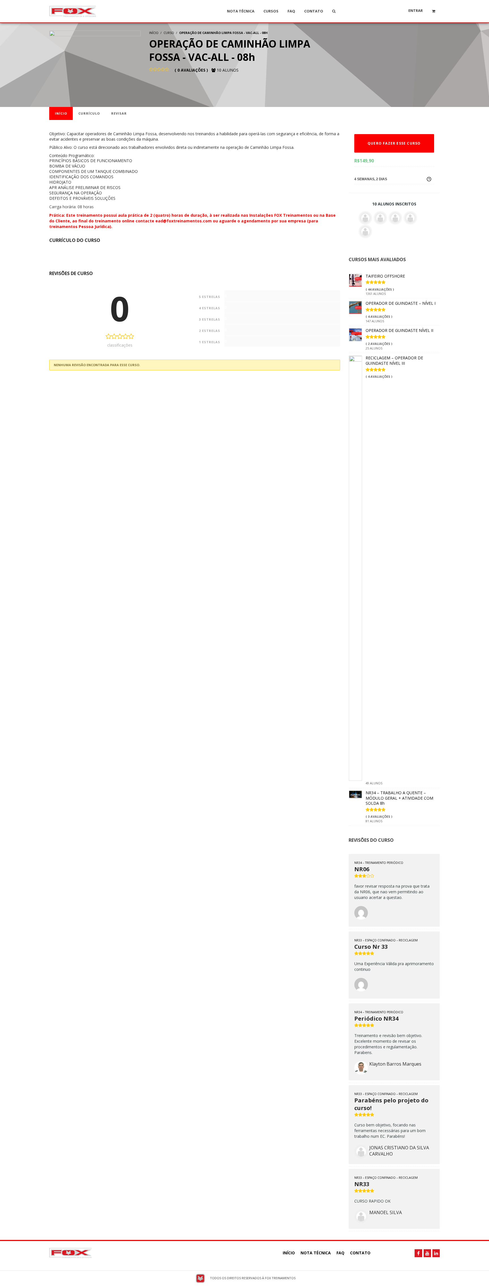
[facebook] (418, 1253)
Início (61, 113)
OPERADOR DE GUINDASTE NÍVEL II (399, 330)
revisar (119, 113)
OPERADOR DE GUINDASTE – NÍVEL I (401, 303)
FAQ (340, 1252)
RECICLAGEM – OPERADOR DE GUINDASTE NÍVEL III (394, 360)
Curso (169, 33)
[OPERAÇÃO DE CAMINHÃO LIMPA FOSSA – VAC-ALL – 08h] (95, 60)
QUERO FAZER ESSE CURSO (394, 143)
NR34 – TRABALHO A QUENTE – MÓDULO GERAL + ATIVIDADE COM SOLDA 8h (399, 798)
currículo (89, 113)
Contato (360, 1252)
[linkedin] (436, 1253)
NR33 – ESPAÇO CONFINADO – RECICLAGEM (386, 940)
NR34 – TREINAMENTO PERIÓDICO (378, 863)
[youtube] (427, 1253)
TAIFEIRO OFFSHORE (385, 276)
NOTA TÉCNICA (316, 1252)
